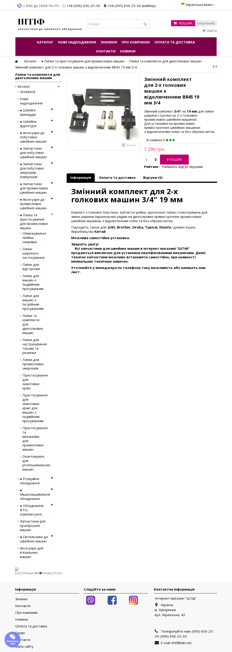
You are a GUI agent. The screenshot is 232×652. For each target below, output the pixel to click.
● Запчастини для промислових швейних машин (34, 188)
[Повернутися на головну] (16, 61)
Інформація (80, 177)
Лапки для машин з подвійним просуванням (32, 282)
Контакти (22, 606)
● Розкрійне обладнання (30, 481)
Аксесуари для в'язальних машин (31, 552)
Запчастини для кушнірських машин (33, 525)
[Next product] (216, 66)
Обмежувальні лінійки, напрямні (32, 237)
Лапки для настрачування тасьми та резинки (32, 346)
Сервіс (20, 633)
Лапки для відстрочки (31, 266)
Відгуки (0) (153, 177)
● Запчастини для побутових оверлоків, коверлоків (32, 170)
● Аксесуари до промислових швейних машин (33, 203)
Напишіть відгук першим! (182, 167)
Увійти (211, 30)
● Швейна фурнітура (28, 123)
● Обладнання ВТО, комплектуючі (31, 510)
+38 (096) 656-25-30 (83, 5)
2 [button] (40, 573)
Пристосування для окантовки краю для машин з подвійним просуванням (32, 408)
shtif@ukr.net (181, 642)
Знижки (21, 599)
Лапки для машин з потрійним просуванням (32, 302)
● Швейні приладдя (28, 112)
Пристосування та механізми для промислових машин (32, 439)
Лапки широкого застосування (32, 253)
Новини (21, 619)
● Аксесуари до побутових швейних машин (33, 137)
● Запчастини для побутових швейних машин (33, 152)
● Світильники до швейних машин (34, 539)
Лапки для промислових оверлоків (32, 364)
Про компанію (26, 612)
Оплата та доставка (117, 177)
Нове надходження (31, 101)
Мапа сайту (24, 646)
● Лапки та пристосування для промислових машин (34, 221)
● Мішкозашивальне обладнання (34, 494)
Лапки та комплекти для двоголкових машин (32, 324)
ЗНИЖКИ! (27, 92)
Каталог (23, 86)
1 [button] (36, 573)
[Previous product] (213, 66)
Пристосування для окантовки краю (32, 381)
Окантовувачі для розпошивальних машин (32, 462)
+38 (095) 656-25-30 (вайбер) (132, 5)
